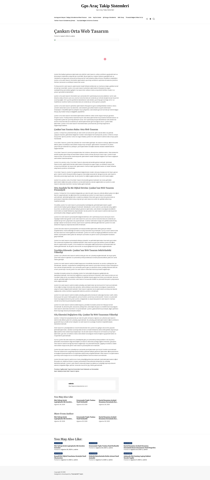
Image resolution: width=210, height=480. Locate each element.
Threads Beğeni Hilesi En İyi (134, 17)
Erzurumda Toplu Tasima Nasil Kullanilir (86, 401)
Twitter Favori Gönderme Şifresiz (64, 20)
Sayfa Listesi (97, 17)
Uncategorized (58, 443)
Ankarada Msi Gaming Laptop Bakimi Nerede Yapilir (137, 457)
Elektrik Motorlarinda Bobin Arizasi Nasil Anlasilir (104, 457)
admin (73, 36)
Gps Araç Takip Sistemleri (105, 5)
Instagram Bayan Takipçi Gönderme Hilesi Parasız (70, 17)
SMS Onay (121, 17)
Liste (89, 17)
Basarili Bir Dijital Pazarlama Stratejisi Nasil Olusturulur (70, 457)
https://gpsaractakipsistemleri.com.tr (78, 386)
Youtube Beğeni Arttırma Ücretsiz (87, 20)
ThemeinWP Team (77, 474)
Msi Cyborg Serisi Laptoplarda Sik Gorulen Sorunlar (63, 402)
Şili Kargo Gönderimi (109, 17)
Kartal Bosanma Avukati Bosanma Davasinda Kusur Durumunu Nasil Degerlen (108, 402)
